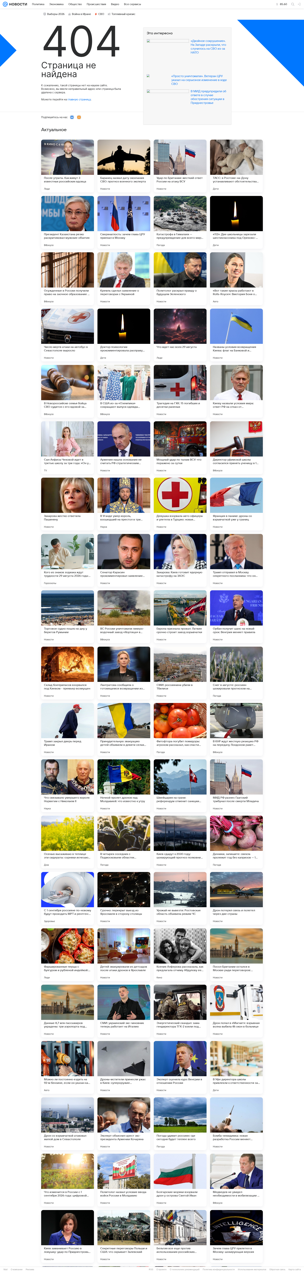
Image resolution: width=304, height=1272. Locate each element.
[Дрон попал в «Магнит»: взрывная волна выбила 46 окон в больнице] (236, 1011)
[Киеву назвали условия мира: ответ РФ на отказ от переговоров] (236, 391)
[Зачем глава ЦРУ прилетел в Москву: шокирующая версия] (236, 1236)
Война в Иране (81, 14)
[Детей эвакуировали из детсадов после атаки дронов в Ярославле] (123, 954)
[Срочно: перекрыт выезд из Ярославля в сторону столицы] (123, 898)
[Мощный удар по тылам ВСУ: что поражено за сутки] (180, 447)
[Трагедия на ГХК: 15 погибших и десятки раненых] (180, 391)
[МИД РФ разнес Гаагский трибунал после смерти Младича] (236, 785)
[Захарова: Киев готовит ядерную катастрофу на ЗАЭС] (180, 560)
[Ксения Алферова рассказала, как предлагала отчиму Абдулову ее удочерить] (180, 954)
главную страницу (79, 99)
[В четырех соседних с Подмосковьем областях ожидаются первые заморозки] (123, 842)
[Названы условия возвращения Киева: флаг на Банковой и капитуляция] (236, 335)
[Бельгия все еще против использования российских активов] (180, 1236)
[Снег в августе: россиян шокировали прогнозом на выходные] (236, 673)
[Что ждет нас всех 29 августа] (180, 335)
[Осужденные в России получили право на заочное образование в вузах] (67, 278)
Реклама (30, 1269)
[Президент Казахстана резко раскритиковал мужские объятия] (67, 222)
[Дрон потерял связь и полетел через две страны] (236, 898)
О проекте (161, 1269)
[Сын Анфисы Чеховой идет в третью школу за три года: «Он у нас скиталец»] (67, 447)
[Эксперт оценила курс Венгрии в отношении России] (180, 1067)
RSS (151, 1269)
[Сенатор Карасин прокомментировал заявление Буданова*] (123, 560)
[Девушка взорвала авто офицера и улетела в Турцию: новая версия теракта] (180, 504)
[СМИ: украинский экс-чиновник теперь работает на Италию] (123, 1011)
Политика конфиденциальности (219, 1269)
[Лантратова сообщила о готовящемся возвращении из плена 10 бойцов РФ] (123, 673)
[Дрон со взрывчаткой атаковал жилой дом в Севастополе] (67, 1123)
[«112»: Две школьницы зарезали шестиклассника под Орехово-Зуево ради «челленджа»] (236, 222)
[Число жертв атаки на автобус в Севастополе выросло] (67, 335)
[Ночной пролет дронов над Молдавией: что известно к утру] (123, 785)
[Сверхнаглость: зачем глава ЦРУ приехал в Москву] (123, 222)
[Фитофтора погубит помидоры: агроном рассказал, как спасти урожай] (180, 729)
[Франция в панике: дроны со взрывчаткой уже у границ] (236, 504)
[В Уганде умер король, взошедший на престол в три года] (123, 504)
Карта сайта (295, 1269)
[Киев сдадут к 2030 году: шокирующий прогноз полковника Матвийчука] (180, 842)
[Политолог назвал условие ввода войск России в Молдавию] (123, 1180)
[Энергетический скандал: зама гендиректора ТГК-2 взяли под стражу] (180, 1011)
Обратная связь (277, 1269)
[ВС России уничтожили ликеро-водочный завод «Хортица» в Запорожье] (123, 616)
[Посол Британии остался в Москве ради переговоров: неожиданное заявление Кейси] (236, 954)
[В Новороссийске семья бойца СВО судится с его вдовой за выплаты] (67, 391)
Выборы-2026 (56, 14)
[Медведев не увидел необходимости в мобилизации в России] (236, 1180)
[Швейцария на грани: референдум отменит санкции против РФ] (180, 785)
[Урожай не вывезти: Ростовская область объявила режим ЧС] (180, 898)
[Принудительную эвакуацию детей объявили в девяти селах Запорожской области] (123, 729)
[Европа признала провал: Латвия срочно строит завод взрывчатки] (180, 616)
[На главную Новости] (17, 4)
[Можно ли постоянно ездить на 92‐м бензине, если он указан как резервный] (67, 1067)
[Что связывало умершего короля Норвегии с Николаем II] (67, 785)
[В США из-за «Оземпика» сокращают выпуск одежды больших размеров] (123, 391)
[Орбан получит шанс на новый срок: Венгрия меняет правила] (236, 616)
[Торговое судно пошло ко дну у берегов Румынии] (67, 616)
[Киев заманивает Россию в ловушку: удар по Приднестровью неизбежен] (67, 1236)
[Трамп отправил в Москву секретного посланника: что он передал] (236, 560)
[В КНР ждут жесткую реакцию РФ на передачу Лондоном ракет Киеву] (236, 729)
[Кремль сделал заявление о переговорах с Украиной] (123, 278)
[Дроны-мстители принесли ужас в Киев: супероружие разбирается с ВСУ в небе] (123, 1067)
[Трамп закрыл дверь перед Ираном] (67, 729)
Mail (6, 1269)
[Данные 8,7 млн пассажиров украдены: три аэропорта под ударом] (67, 1011)
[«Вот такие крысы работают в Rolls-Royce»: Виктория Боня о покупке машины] (236, 278)
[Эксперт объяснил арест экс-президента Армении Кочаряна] (123, 1123)
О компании (17, 1269)
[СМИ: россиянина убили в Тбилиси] (180, 673)
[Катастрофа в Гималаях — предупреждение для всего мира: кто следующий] (180, 222)
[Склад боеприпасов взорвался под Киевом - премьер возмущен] (67, 673)
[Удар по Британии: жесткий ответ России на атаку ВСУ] (180, 166)
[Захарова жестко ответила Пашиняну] (67, 504)
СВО (101, 14)
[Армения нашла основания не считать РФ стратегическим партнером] (123, 447)
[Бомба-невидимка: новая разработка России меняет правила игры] (236, 1123)
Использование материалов (252, 1269)
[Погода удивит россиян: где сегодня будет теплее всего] (180, 1123)
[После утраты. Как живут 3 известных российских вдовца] (67, 166)
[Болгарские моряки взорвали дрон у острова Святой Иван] (180, 1180)
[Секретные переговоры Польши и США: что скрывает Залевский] (123, 1236)
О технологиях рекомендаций (185, 1269)
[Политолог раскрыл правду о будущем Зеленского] (180, 278)
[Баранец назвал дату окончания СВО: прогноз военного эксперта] (123, 166)
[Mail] (5, 4)
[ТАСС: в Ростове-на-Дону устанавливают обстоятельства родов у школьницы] (236, 166)
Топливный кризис (123, 14)
